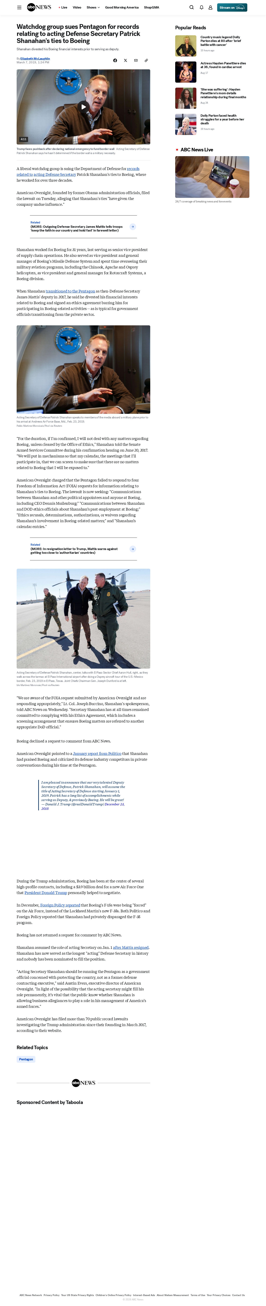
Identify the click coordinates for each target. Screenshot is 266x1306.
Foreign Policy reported (60, 905)
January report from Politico (97, 753)
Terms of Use (198, 1295)
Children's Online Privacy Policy (113, 1295)
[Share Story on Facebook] (115, 60)
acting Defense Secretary (55, 174)
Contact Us (238, 1295)
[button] (19, 7)
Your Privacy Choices (218, 1295)
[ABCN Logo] (39, 7)
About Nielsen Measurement (173, 1295)
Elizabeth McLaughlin (35, 58)
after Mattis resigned (131, 947)
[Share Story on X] (125, 60)
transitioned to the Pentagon (70, 291)
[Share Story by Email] (136, 60)
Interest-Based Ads (144, 1295)
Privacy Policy (51, 1295)
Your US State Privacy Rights (77, 1295)
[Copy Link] (146, 60)
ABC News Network (31, 1295)
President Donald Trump (46, 892)
